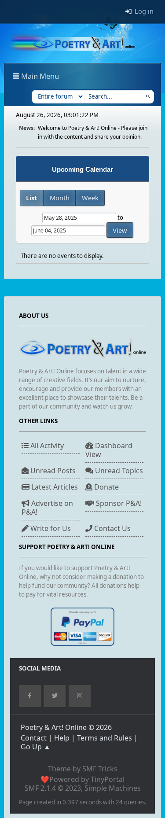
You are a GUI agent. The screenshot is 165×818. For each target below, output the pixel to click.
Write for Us (50, 528)
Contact (34, 738)
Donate (105, 487)
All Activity (46, 445)
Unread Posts (52, 470)
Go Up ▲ (36, 747)
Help (62, 738)
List (31, 197)
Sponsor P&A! (118, 503)
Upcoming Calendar (82, 169)
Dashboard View (108, 450)
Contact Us (111, 528)
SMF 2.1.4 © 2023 (53, 788)
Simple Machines (112, 788)
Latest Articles (53, 487)
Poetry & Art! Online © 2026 (66, 727)
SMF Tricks (99, 769)
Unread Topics (118, 470)
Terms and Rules (104, 738)
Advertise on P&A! (47, 507)
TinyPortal (108, 779)
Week (90, 197)
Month (60, 197)
